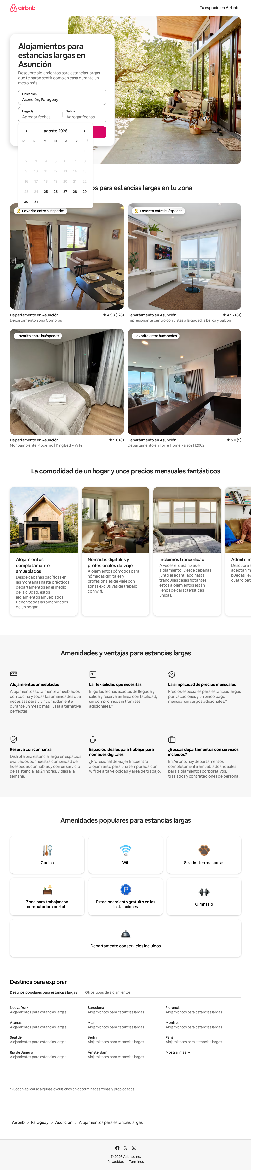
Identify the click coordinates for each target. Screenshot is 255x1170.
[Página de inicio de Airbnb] (22, 8)
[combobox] (62, 99)
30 (26, 202)
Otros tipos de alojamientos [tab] (108, 992)
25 (46, 191)
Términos (136, 1161)
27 (65, 191)
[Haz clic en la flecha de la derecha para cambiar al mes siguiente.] (84, 131)
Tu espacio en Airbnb (219, 7)
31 (36, 202)
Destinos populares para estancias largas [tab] (43, 992)
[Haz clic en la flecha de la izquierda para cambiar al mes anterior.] (26, 131)
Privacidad (115, 1161)
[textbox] (40, 117)
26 (56, 191)
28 (75, 191)
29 (85, 191)
